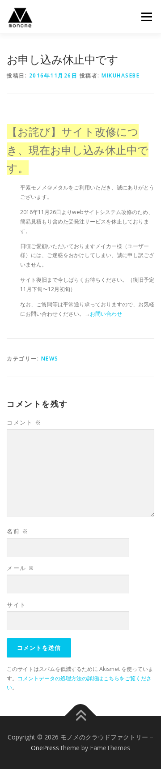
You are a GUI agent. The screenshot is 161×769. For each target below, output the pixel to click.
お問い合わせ (106, 314)
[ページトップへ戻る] (81, 716)
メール (21, 568)
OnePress (45, 747)
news (50, 358)
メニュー (146, 17)
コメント (24, 422)
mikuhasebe (121, 75)
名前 (17, 531)
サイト (16, 605)
